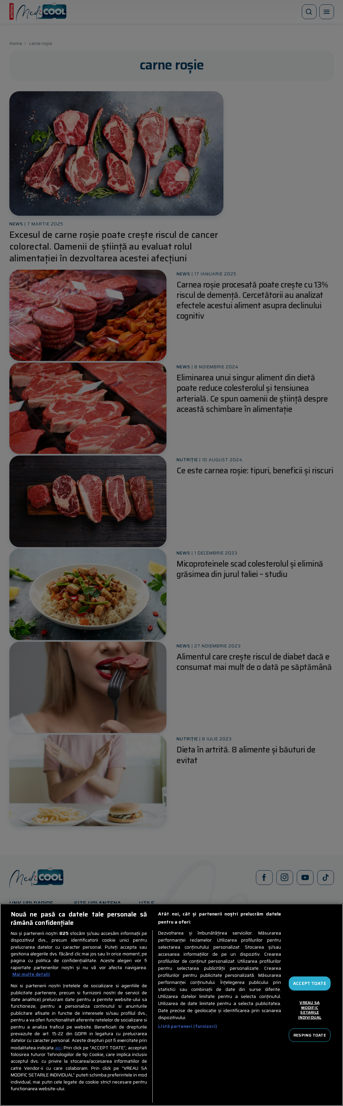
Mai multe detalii (31, 974)
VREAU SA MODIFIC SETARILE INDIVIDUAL (309, 1009)
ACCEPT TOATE (309, 983)
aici (58, 1047)
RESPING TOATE (309, 1035)
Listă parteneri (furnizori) (187, 1026)
